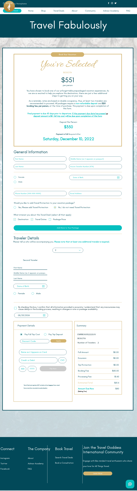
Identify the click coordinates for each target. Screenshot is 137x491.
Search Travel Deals (64, 457)
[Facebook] (108, 3)
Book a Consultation (64, 463)
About (31, 458)
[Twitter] (115, 3)
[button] (59, 11)
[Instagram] (112, 3)
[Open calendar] (118, 177)
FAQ (30, 469)
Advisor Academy (35, 463)
